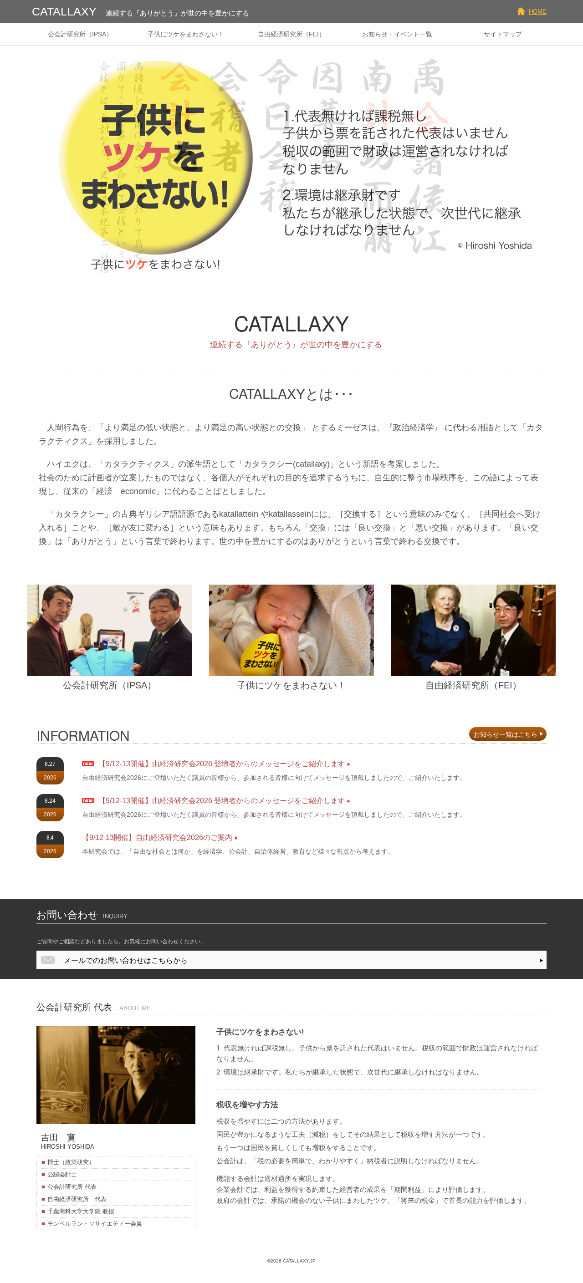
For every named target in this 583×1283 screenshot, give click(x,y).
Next (544, 160)
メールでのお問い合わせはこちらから (126, 960)
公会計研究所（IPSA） (80, 34)
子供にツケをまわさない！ (186, 34)
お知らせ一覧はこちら (505, 733)
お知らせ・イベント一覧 (397, 34)
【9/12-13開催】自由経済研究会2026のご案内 (157, 837)
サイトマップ (503, 34)
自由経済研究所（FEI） (291, 34)
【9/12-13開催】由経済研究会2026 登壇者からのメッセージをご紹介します (221, 764)
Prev (39, 160)
